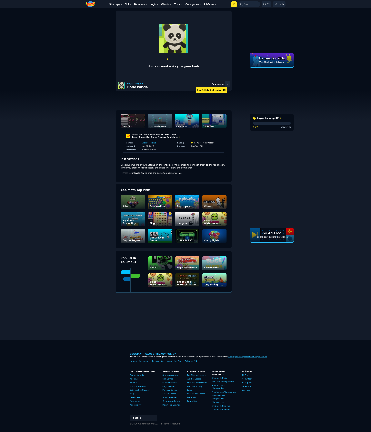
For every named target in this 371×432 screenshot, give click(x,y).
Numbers (139, 4)
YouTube (246, 385)
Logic (153, 4)
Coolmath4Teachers (221, 401)
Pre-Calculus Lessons (197, 378)
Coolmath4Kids (219, 373)
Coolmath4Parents (221, 405)
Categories (192, 4)
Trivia (177, 4)
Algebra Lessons (194, 374)
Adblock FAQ (191, 356)
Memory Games (169, 385)
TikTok (245, 371)
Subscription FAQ (138, 382)
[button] (234, 4)
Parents (133, 378)
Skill (127, 4)
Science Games (169, 393)
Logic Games (168, 382)
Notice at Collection (139, 356)
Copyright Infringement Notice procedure (247, 352)
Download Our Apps (171, 400)
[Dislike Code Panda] (204, 79)
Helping (139, 79)
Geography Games (171, 397)
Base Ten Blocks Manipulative (219, 382)
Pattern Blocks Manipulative (218, 392)
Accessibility (135, 400)
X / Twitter (247, 374)
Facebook (246, 382)
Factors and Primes (196, 389)
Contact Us (135, 397)
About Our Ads (174, 356)
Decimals (191, 393)
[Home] (90, 4)
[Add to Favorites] (212, 79)
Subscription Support (140, 385)
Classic (165, 4)
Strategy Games (170, 371)
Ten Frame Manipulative (223, 377)
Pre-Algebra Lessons (196, 371)
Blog (132, 389)
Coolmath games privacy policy (153, 349)
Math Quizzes (218, 398)
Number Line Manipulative (224, 387)
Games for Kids (137, 371)
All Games (210, 4)
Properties (192, 397)
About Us (134, 374)
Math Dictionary (194, 382)
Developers (135, 393)
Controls (219, 84)
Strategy (114, 4)
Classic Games (169, 389)
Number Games (169, 378)
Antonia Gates (168, 130)
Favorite (212, 84)
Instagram (247, 378)
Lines (189, 385)
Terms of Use (158, 356)
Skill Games (167, 374)
